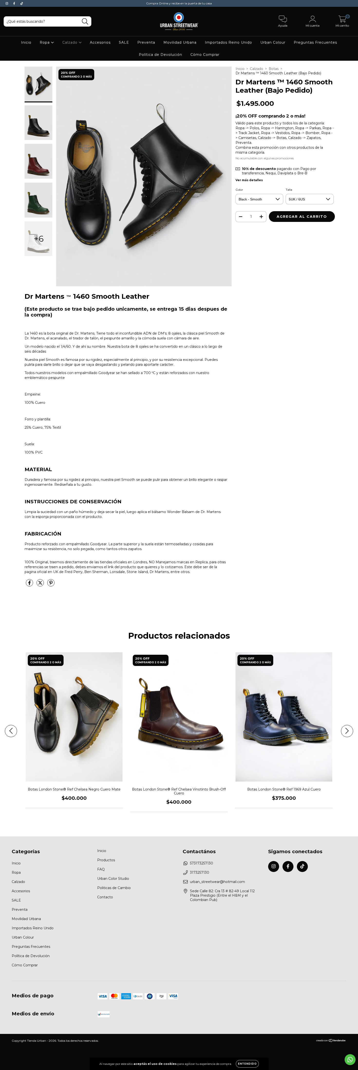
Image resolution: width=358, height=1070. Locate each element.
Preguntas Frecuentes (315, 42)
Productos (106, 860)
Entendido (247, 1063)
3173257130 (199, 872)
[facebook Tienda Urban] (14, 3)
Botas (274, 69)
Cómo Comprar (204, 54)
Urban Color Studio (113, 878)
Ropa (45, 42)
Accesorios (100, 42)
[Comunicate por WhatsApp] (350, 1059)
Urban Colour (272, 42)
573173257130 (201, 863)
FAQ (101, 869)
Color (239, 189)
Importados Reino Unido (228, 42)
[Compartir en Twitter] (41, 585)
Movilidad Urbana (180, 42)
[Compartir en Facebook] (30, 585)
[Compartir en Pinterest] (51, 585)
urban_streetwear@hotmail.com (217, 882)
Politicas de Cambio (114, 888)
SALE (124, 42)
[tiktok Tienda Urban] (22, 3)
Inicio (26, 42)
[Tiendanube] (331, 1041)
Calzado (70, 42)
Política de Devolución (160, 54)
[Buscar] (85, 21)
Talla (289, 189)
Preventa (146, 42)
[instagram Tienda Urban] (7, 3)
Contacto (105, 897)
